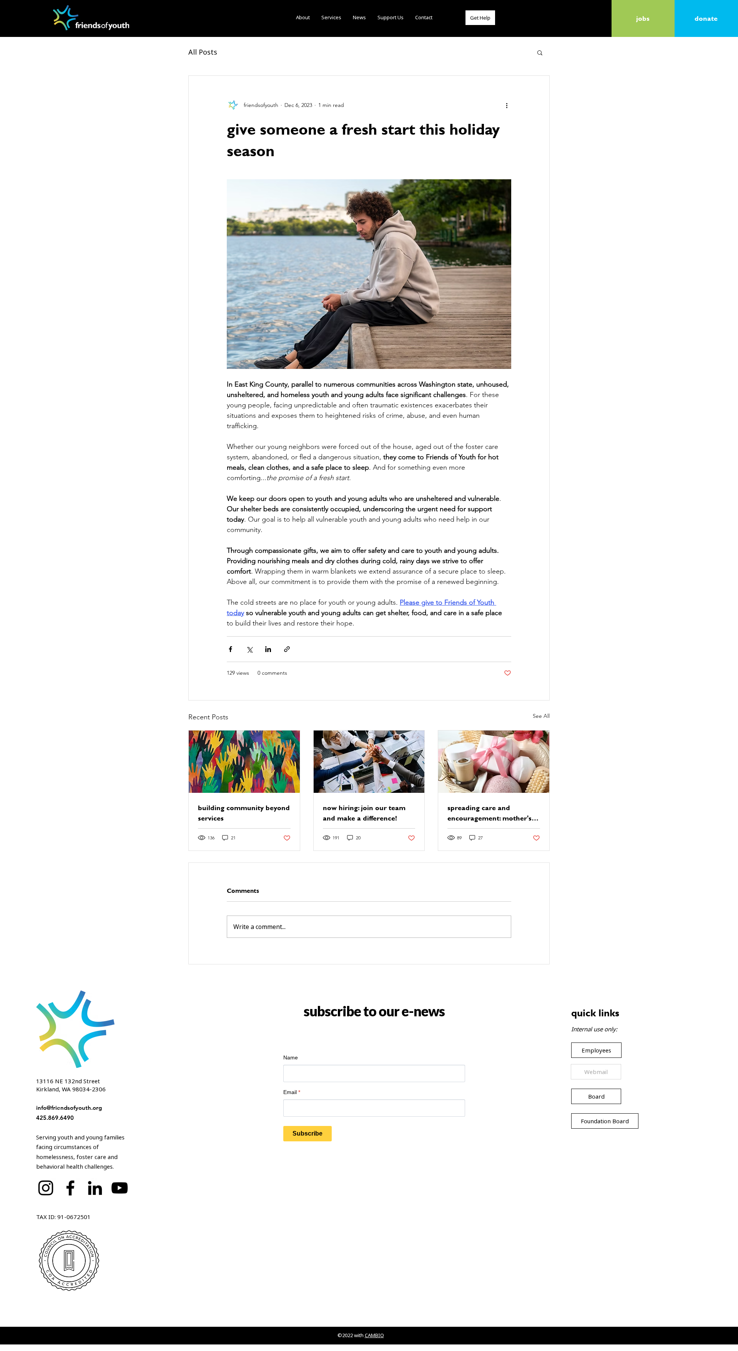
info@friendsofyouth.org (69, 1107)
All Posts (202, 52)
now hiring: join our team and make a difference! (364, 812)
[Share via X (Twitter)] (249, 649)
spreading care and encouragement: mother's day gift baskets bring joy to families (492, 812)
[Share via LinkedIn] (268, 649)
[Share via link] (287, 649)
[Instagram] (46, 1188)
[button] (540, 52)
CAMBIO (374, 1335)
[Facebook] (70, 1188)
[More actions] (506, 105)
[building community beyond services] (244, 762)
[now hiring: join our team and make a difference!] (369, 762)
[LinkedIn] (95, 1188)
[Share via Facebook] (230, 649)
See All (541, 715)
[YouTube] (120, 1188)
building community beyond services (244, 812)
